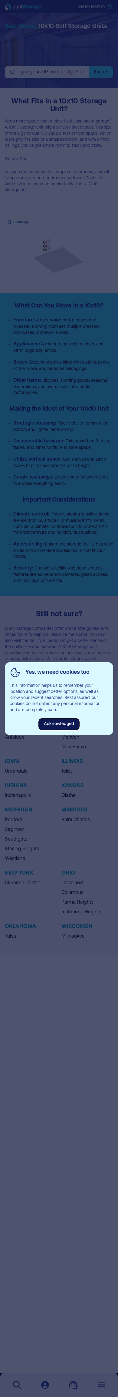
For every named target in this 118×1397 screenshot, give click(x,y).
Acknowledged (59, 724)
